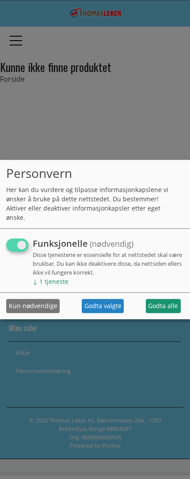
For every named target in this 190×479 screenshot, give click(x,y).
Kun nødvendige (33, 306)
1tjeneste (50, 281)
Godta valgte (103, 306)
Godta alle (163, 306)
